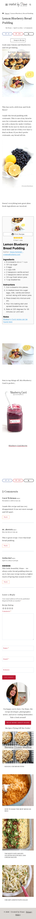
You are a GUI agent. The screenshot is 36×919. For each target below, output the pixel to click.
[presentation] (18, 747)
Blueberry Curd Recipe (18, 446)
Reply (6, 517)
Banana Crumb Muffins (14, 767)
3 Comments (28, 28)
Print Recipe (19, 234)
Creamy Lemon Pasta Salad (16, 900)
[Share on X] (29, 33)
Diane (10, 28)
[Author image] (3, 28)
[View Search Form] (30, 4)
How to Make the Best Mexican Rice (18, 810)
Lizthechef (7, 558)
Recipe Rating (7, 605)
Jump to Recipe (19, 40)
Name (6, 648)
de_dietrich (7, 529)
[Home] (3, 13)
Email (6, 659)
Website (6, 670)
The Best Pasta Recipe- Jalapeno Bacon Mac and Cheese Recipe (15, 855)
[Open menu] (6, 5)
